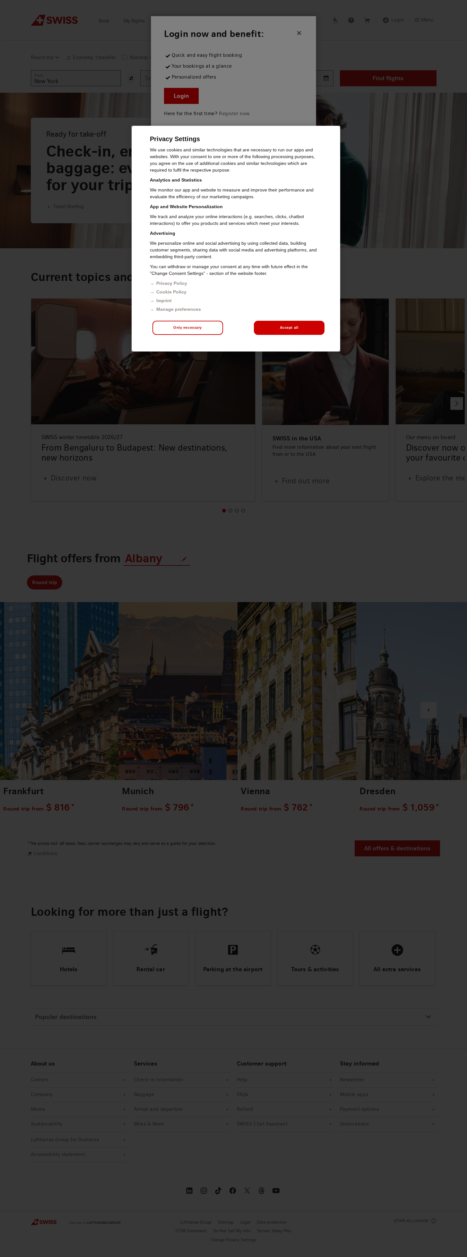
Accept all (289, 327)
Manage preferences (178, 309)
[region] (236, 239)
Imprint (164, 300)
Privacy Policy (171, 283)
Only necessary (187, 327)
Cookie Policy (171, 291)
